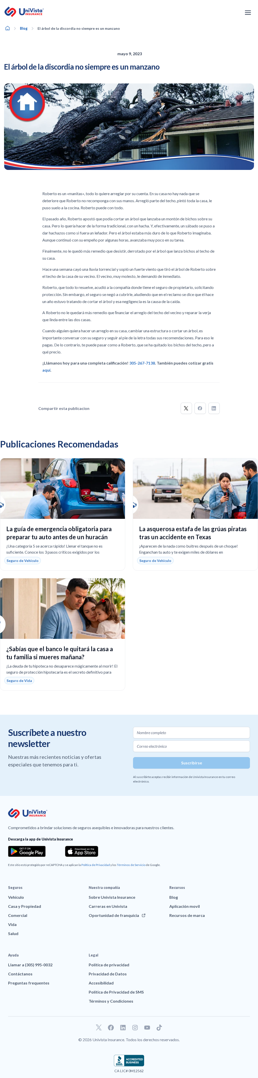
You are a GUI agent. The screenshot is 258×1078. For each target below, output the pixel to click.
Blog (24, 28)
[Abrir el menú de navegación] (248, 13)
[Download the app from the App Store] (81, 851)
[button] (186, 408)
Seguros (15, 887)
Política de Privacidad (95, 865)
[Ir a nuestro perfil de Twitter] (99, 1028)
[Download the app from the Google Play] (27, 851)
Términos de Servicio (131, 865)
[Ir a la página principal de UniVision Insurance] (24, 12)
